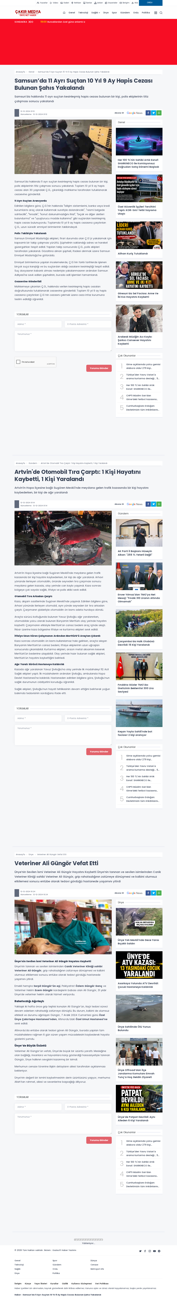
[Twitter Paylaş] (153, 112)
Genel (72, 12)
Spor (114, 12)
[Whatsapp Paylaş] (159, 112)
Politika (146, 12)
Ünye (106, 12)
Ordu (136, 12)
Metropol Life (35, 1239)
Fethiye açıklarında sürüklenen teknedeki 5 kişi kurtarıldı (75, 21)
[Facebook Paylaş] (148, 112)
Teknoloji (83, 12)
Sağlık (94, 12)
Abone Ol (119, 113)
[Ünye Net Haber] (28, 12)
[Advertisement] (88, 45)
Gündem (125, 12)
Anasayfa (20, 71)
